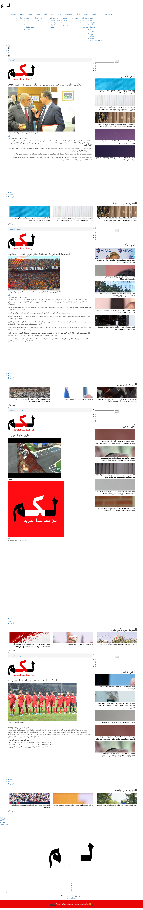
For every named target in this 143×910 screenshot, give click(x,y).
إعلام (91, 18)
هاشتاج (52, 27)
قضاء (27, 18)
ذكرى (92, 31)
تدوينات (52, 25)
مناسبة (84, 20)
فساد (91, 20)
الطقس (92, 25)
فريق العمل (108, 14)
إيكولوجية (93, 22)
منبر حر (52, 20)
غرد (10, 192)
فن (57, 18)
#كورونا (92, 27)
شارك (11, 194)
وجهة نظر (53, 22)
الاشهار (2, 820)
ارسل (11, 196)
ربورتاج (65, 20)
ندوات (58, 22)
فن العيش (85, 27)
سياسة (22, 14)
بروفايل (65, 25)
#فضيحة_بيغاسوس (96, 40)
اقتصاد (38, 14)
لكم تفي (20, 410)
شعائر (84, 25)
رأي (52, 14)
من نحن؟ (3, 817)
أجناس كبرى (68, 14)
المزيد (94, 14)
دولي (19, 229)
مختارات (84, 18)
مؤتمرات (37, 20)
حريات (78, 14)
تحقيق (65, 18)
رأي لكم (52, 18)
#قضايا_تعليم (30, 27)
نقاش (58, 20)
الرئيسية (14, 14)
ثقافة (59, 14)
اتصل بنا (2, 822)
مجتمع (30, 14)
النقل (27, 22)
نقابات (28, 29)
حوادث (28, 20)
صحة (27, 25)
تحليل (20, 20)
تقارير (20, 18)
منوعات (85, 14)
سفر (83, 22)
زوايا (91, 33)
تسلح (91, 29)
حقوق (76, 18)
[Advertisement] (49, 176)
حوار (64, 22)
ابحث (116, 61)
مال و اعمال (38, 18)
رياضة (46, 14)
